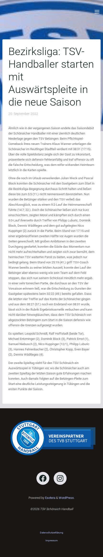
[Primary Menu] (97, 11)
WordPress (66, 498)
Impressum (52, 540)
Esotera (49, 498)
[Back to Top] (51, 532)
